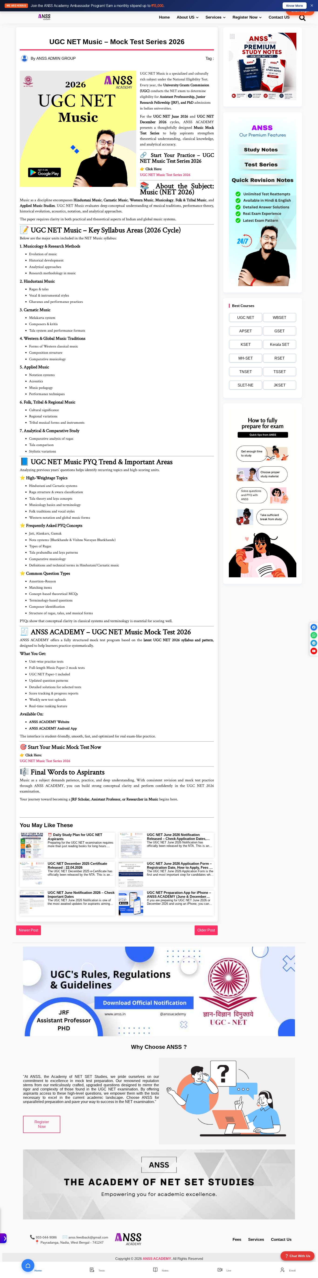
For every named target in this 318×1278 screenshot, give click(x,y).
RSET (279, 358)
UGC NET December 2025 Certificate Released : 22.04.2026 (77, 865)
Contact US (279, 17)
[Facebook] (314, 627)
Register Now (245, 17)
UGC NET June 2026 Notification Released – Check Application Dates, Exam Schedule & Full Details (176, 837)
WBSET (279, 318)
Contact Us (281, 1239)
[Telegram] (314, 643)
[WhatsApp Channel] (314, 635)
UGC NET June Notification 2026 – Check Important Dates (81, 894)
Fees (237, 1239)
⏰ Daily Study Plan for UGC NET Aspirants (75, 837)
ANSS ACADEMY (157, 1259)
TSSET (280, 372)
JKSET (280, 385)
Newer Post (28, 930)
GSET (279, 331)
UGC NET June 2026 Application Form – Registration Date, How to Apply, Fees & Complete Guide (179, 865)
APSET (245, 331)
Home (164, 17)
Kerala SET (279, 345)
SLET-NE (246, 385)
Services (213, 17)
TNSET (245, 372)
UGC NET (245, 318)
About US (185, 17)
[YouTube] (314, 651)
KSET (246, 345)
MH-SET (245, 358)
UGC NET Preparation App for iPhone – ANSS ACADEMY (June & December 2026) (179, 894)
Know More (294, 5)
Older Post (206, 930)
